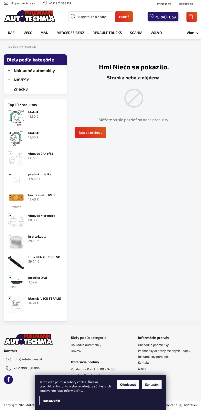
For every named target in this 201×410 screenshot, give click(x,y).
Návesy (76, 350)
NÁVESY (21, 79)
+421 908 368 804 (27, 368)
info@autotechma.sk (22, 3)
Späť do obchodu (90, 132)
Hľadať (124, 16)
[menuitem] (11, 32)
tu (80, 390)
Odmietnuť (128, 384)
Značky (21, 88)
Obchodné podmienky (153, 345)
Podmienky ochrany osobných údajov (164, 350)
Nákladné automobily (34, 70)
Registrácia (186, 3)
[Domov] (9, 46)
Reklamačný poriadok (153, 356)
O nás (142, 368)
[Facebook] (8, 379)
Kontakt (143, 362)
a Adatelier (186, 405)
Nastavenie (51, 400)
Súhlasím (152, 384)
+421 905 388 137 (60, 3)
